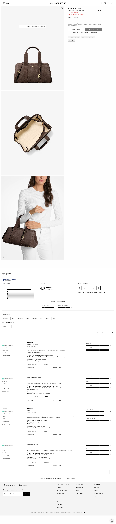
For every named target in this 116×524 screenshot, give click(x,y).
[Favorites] (105, 3)
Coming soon (93, 29)
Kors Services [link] (60, 507)
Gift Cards (59, 504)
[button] (111, 520)
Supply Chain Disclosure (99, 496)
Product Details (74, 37)
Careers (96, 490)
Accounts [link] (78, 490)
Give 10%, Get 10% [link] (80, 498)
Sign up (26, 493)
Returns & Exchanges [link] (62, 490)
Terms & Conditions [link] (54, 512)
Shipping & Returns (87, 37)
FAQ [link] (58, 498)
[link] (78, 496)
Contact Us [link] (59, 487)
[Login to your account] (108, 3)
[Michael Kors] (58, 3)
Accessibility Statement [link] (65, 512)
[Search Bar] (102, 3)
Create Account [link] (79, 487)
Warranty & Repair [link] (61, 496)
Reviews (71, 40)
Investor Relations (98, 493)
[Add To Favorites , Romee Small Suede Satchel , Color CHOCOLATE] (62, 8)
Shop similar (76, 29)
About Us (96, 487)
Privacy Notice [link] (44, 512)
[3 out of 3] (3, 257)
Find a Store (24, 485)
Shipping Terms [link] (60, 493)
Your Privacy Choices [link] (78, 512)
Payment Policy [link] (60, 501)
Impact (96, 498)
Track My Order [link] (79, 493)
